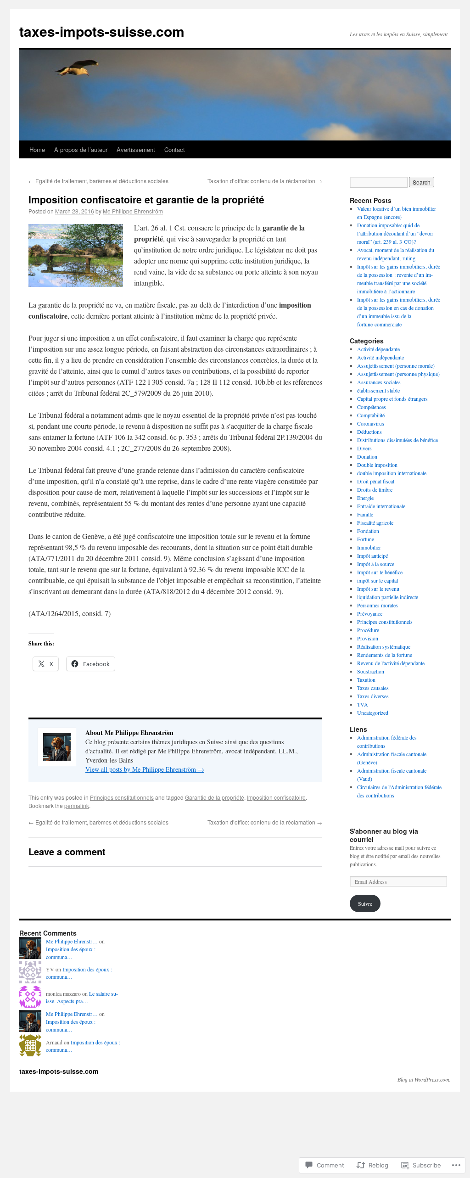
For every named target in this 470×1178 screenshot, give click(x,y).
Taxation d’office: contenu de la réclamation (264, 181)
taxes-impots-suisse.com (102, 31)
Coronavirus (370, 423)
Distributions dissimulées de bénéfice (397, 439)
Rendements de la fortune (384, 654)
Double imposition (377, 464)
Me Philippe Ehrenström (133, 211)
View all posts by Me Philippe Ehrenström (144, 769)
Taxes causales (373, 687)
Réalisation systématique (383, 646)
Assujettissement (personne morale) (396, 365)
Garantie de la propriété (214, 797)
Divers (364, 448)
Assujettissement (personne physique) (398, 373)
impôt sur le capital (377, 580)
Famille (365, 514)
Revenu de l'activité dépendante (391, 663)
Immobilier (369, 547)
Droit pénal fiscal (375, 481)
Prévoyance (369, 613)
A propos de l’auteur (80, 149)
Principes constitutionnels (122, 797)
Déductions (369, 431)
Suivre (365, 903)
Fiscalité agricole (375, 522)
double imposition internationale (391, 473)
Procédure (368, 630)
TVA (362, 704)
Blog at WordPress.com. (424, 1079)
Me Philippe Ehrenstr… (72, 941)
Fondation (368, 530)
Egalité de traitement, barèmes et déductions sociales (98, 181)
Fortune (365, 539)
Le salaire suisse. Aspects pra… (82, 997)
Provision (367, 638)
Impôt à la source (375, 563)
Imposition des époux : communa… (70, 952)
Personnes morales (377, 605)
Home (37, 149)
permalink (76, 805)
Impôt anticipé (372, 555)
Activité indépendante (380, 357)
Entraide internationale (381, 506)
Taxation (366, 679)
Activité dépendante (378, 349)
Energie (365, 497)
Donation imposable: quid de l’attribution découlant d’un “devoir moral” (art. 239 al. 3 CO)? (395, 233)
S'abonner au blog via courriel (384, 835)
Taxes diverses (373, 696)
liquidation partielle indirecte (387, 596)
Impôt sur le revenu (378, 588)
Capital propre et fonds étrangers (392, 398)
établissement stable (378, 390)
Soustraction (370, 671)
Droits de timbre (374, 489)
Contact (174, 149)
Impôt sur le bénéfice (380, 572)
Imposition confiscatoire (276, 797)
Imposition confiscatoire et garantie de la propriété (146, 199)
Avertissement (136, 149)
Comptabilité (371, 415)
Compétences (371, 406)
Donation (367, 456)
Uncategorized (372, 712)
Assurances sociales (379, 382)
